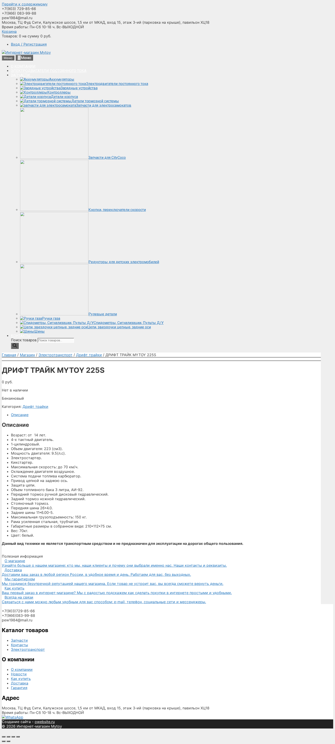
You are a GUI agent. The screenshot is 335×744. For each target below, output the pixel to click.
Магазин (27, 355)
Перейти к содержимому (25, 4)
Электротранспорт (55, 355)
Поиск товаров (24, 340)
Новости (19, 674)
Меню (26, 57)
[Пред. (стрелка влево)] (3, 741)
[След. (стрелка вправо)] (8, 741)
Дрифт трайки (89, 355)
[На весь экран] (13, 736)
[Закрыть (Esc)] (3, 736)
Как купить (21, 678)
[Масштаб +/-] (18, 736)
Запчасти (19, 640)
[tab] (166, 414)
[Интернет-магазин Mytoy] (26, 52)
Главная (9, 355)
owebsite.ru (45, 721)
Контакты (19, 645)
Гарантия (19, 687)
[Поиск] (15, 346)
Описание (19, 414)
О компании (22, 669)
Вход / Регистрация (29, 44)
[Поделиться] (8, 736)
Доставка (19, 683)
